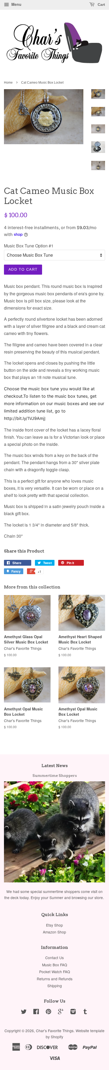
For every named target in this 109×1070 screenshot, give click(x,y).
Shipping (54, 985)
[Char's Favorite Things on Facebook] (36, 1012)
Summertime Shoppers (55, 775)
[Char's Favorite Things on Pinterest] (48, 1012)
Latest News (55, 765)
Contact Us (54, 957)
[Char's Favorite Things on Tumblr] (85, 1012)
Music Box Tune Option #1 (28, 246)
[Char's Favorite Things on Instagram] (73, 1012)
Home (8, 82)
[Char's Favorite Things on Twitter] (24, 1012)
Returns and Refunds (54, 978)
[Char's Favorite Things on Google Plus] (61, 1012)
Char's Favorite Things (55, 1030)
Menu (15, 4)
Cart (101, 4)
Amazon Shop (54, 932)
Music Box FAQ (54, 964)
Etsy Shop (54, 925)
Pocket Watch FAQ (54, 971)
